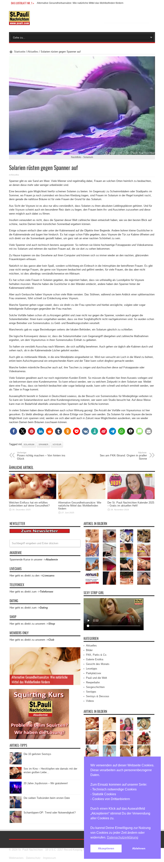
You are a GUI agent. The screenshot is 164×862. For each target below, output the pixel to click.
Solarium (29, 444)
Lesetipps (91, 668)
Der (39, 3)
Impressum (49, 857)
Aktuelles (32, 51)
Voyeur (57, 444)
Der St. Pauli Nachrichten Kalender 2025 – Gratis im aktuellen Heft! (130, 504)
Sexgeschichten (95, 687)
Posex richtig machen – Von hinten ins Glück (41, 455)
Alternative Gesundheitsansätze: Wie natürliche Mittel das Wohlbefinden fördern (79, 505)
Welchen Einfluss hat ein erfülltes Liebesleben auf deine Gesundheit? (29, 504)
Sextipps (91, 691)
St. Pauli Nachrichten (30, 849)
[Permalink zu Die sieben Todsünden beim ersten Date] (16, 807)
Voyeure (20, 209)
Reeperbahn (93, 682)
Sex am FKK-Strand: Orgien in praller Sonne (123, 455)
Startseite (19, 51)
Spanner (43, 444)
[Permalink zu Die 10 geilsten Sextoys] (16, 763)
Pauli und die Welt (96, 677)
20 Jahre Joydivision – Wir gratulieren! (46, 783)
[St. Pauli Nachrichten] (19, 22)
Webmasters (16, 857)
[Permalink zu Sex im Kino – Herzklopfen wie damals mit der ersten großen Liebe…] (16, 778)
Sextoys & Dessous (97, 696)
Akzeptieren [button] (106, 848)
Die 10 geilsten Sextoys (37, 754)
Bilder (89, 650)
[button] (13, 431)
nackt (147, 195)
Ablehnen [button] (138, 848)
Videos (90, 700)
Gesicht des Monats (97, 663)
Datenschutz (33, 857)
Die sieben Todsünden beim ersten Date (47, 797)
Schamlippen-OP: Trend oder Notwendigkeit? (50, 812)
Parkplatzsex (93, 673)
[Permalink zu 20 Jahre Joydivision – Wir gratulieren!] (16, 792)
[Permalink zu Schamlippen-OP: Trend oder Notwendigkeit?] (16, 822)
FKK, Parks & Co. (96, 654)
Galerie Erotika (94, 659)
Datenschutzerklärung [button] (122, 837)
